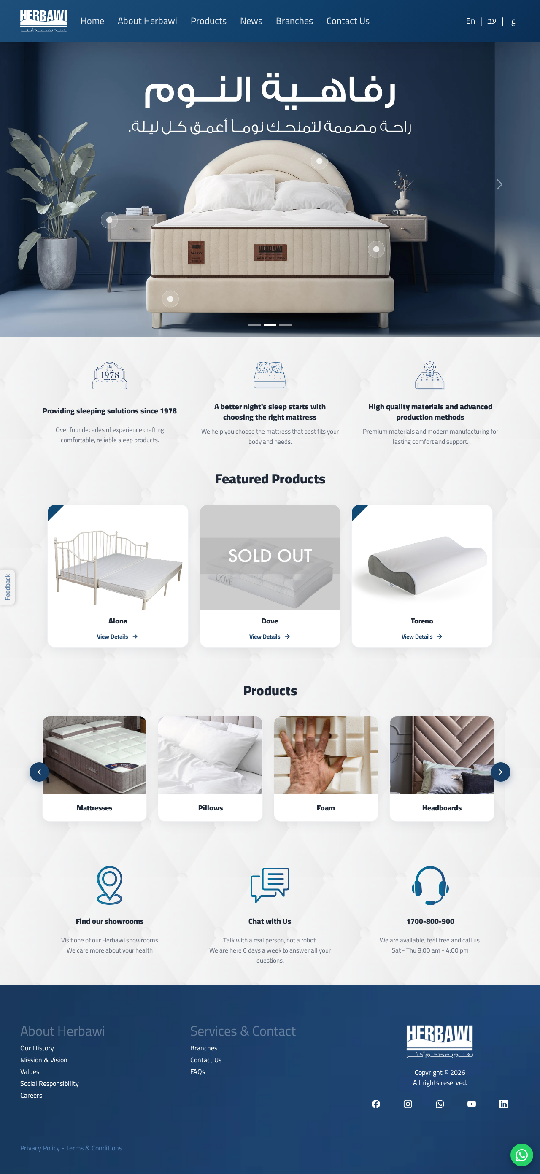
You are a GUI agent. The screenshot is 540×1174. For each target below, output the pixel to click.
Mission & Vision (44, 1060)
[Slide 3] (285, 325)
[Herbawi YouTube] (472, 1104)
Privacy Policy (40, 1148)
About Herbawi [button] (147, 21)
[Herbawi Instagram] (408, 1104)
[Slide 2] (270, 325)
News (251, 21)
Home (92, 21)
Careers (31, 1095)
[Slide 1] (254, 325)
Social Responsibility (49, 1083)
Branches (294, 21)
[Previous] (39, 772)
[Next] (500, 772)
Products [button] (209, 21)
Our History (37, 1048)
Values (29, 1071)
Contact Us (348, 21)
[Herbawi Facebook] (376, 1104)
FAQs (197, 1071)
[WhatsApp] (521, 1155)
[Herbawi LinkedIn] (504, 1104)
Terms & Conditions (94, 1148)
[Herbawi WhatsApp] (440, 1104)
